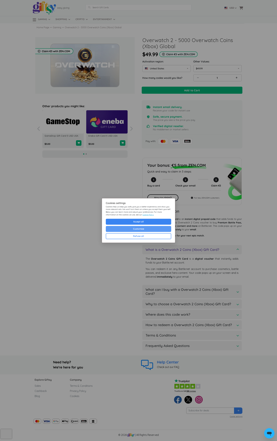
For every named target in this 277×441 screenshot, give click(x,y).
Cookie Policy (148, 214)
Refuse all (138, 236)
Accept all (138, 221)
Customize (138, 228)
